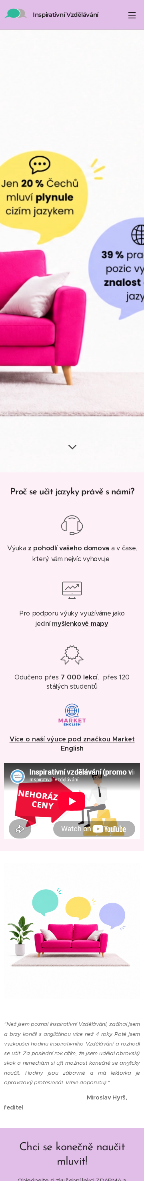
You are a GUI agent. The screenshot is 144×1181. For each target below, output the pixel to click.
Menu (132, 15)
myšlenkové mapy (80, 623)
